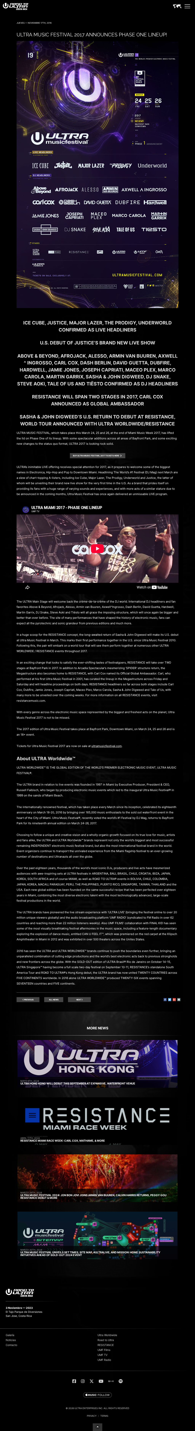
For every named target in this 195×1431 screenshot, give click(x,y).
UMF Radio (104, 1359)
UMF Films (104, 1350)
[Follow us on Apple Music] (97, 1395)
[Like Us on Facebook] (74, 1381)
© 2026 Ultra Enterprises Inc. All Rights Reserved (97, 1408)
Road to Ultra (106, 1340)
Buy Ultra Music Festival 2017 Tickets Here (96, 455)
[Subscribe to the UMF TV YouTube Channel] (101, 1381)
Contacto (11, 1345)
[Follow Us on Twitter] (92, 1381)
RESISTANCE (106, 1345)
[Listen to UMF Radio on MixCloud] (111, 1381)
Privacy (92, 1415)
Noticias (11, 1340)
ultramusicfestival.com (106, 746)
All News (54, 999)
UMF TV (102, 1354)
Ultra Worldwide (107, 1335)
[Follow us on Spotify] (121, 1381)
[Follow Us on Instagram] (82, 1381)
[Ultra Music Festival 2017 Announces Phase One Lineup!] (97, 307)
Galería (10, 1335)
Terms (104, 1415)
